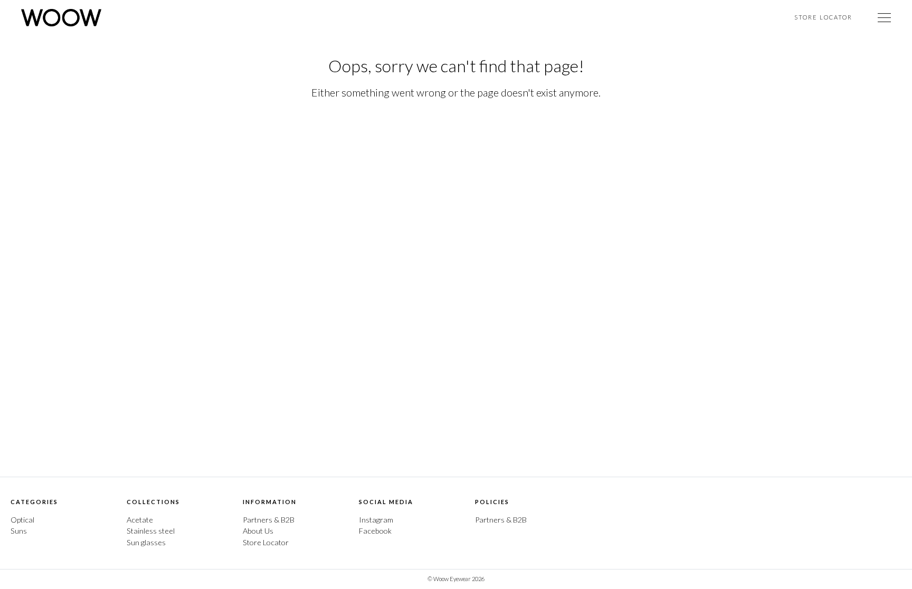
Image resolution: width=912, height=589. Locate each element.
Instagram (376, 519)
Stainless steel (151, 530)
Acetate (140, 519)
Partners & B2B (268, 519)
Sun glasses (146, 542)
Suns (19, 530)
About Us (258, 530)
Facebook (375, 530)
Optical (22, 519)
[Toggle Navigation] (884, 17)
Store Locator (823, 17)
